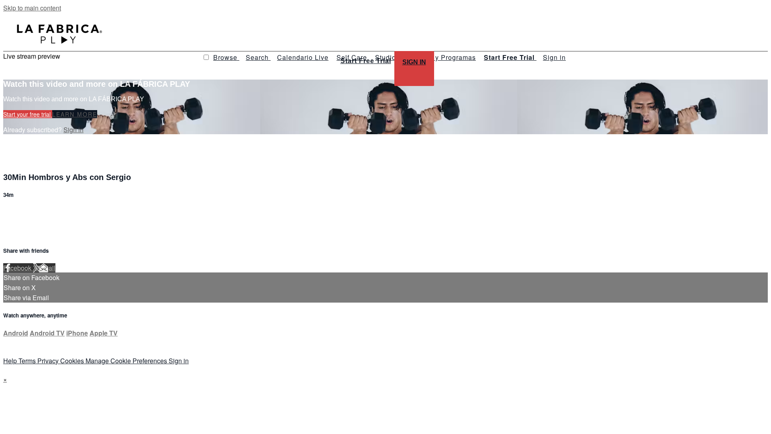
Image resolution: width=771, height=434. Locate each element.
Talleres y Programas (442, 57)
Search (258, 57)
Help (10, 360)
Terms (27, 360)
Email (47, 267)
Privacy (48, 360)
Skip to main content (32, 7)
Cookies (73, 360)
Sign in (554, 57)
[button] (206, 57)
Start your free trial (27, 114)
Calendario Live (302, 57)
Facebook (18, 267)
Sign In (414, 62)
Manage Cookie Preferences (127, 360)
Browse (226, 57)
